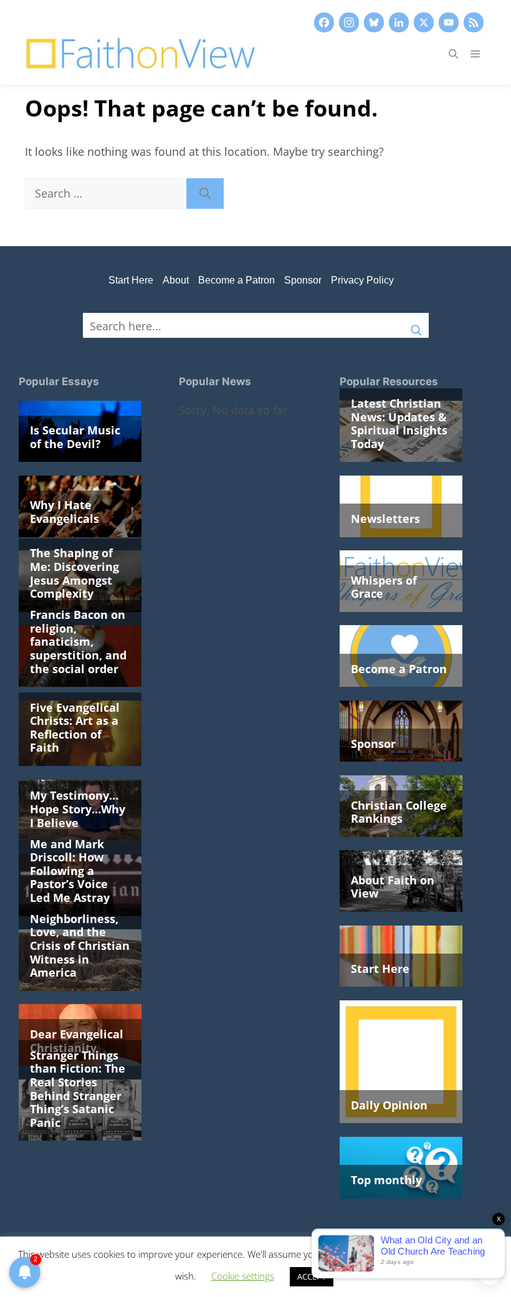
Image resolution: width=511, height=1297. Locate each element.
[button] (453, 53)
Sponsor (303, 280)
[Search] (205, 193)
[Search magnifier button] (416, 325)
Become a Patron (236, 280)
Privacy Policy (362, 280)
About (176, 280)
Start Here (130, 280)
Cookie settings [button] (242, 1276)
